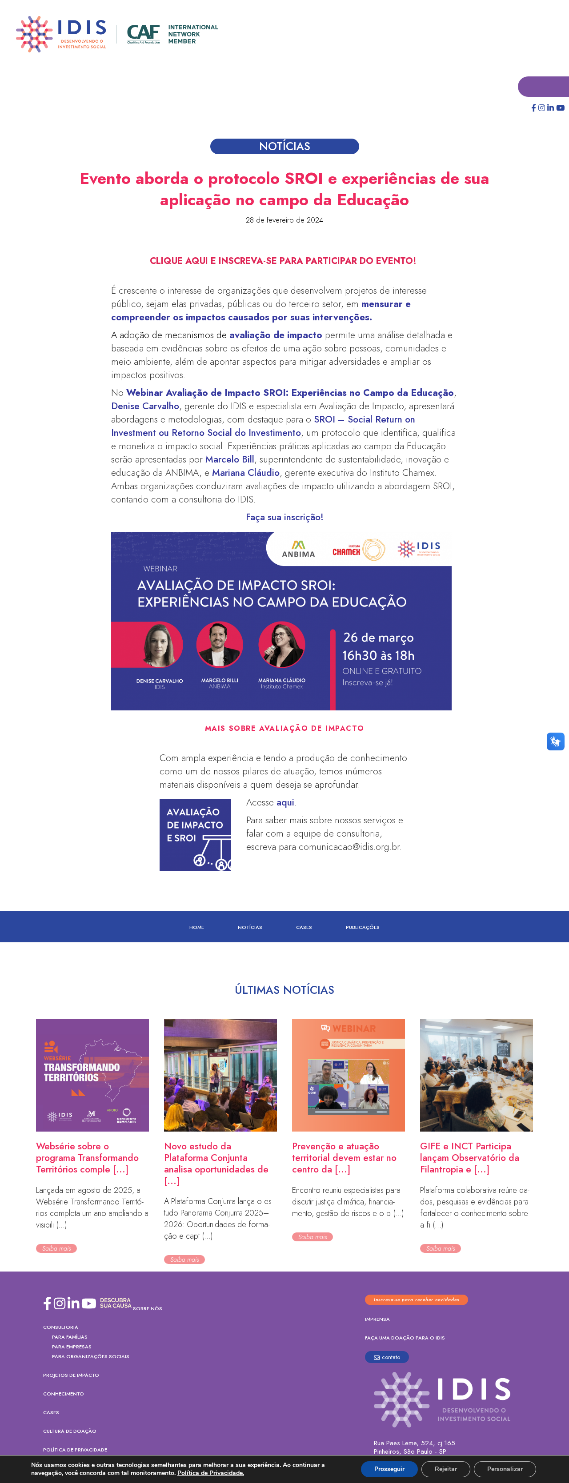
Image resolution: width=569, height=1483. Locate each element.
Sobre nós (147, 1308)
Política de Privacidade (75, 1450)
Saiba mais (56, 1248)
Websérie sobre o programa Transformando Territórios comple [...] (87, 1158)
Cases (304, 927)
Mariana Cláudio (246, 473)
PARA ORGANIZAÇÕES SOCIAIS (90, 1356)
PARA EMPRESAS (72, 1347)
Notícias (250, 927)
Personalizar (505, 1469)
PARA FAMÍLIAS (70, 1337)
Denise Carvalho (145, 406)
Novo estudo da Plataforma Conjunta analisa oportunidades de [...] (216, 1164)
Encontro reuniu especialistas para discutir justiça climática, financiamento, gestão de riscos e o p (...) (348, 1202)
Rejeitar (446, 1469)
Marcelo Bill (229, 459)
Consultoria (60, 1327)
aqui (285, 802)
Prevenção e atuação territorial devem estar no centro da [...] (344, 1158)
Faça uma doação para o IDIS (405, 1338)
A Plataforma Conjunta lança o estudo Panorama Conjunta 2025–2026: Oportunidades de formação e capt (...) (218, 1219)
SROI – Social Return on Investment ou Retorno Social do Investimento (263, 426)
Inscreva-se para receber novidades (416, 1300)
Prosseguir (389, 1469)
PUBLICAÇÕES (363, 927)
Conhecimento (63, 1394)
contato (391, 1357)
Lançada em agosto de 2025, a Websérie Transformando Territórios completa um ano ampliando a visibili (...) (92, 1208)
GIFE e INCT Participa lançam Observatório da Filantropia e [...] (469, 1158)
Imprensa (377, 1319)
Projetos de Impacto (71, 1375)
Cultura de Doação (69, 1431)
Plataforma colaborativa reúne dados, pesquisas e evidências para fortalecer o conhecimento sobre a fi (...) (474, 1208)
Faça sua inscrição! (285, 517)
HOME (196, 927)
